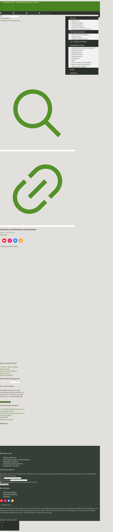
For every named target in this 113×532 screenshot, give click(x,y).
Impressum (6, 496)
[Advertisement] (12, 436)
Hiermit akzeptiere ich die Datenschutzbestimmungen (19, 482)
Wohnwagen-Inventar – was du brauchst (16, 459)
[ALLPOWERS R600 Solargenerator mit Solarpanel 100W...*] (12, 411)
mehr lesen (3, 235)
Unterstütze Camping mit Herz (13, 463)
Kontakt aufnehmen (9, 457)
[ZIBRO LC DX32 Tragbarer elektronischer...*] (12, 369)
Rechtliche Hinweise (9, 492)
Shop (1, 522)
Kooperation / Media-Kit (11, 461)
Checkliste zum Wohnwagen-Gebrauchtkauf (18, 229)
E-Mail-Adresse (5, 480)
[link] (20, 16)
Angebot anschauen (6, 375)
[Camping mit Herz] (26, 13)
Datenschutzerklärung (10, 494)
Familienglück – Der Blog (11, 466)
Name (2, 478)
